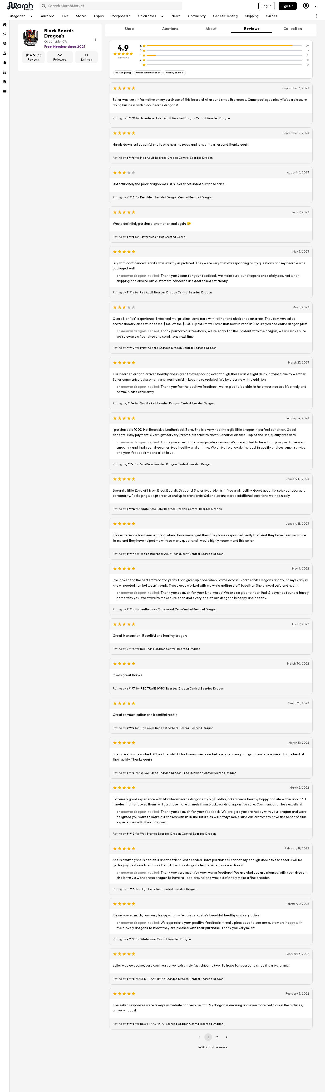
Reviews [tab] (252, 28)
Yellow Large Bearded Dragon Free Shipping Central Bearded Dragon (188, 773)
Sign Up (287, 6)
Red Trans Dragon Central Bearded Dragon (170, 649)
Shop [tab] (129, 28)
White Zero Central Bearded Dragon (165, 939)
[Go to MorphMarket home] (20, 6)
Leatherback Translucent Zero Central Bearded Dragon (178, 609)
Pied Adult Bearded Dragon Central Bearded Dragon (176, 157)
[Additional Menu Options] (317, 16)
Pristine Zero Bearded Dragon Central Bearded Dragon (178, 348)
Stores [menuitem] (81, 16)
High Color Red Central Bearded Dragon (169, 889)
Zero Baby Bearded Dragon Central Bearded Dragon (175, 464)
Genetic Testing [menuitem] (225, 16)
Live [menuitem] (65, 16)
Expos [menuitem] (99, 16)
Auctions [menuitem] (47, 16)
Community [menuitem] (197, 16)
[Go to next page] (226, 1037)
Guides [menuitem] (271, 16)
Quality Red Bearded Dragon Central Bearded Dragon (177, 403)
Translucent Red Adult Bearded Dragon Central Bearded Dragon (185, 118)
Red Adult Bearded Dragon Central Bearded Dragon (176, 197)
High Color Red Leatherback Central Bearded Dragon (176, 728)
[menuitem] (4, 24)
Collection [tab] (292, 28)
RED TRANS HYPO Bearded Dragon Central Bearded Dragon (182, 688)
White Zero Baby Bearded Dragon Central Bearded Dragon (181, 509)
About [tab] (211, 28)
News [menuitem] (176, 16)
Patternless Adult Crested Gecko (162, 237)
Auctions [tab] (170, 28)
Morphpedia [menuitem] (121, 16)
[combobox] (110, 6)
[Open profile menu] (310, 6)
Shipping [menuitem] (252, 16)
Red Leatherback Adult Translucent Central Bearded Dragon (181, 554)
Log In (266, 6)
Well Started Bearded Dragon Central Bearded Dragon (178, 833)
